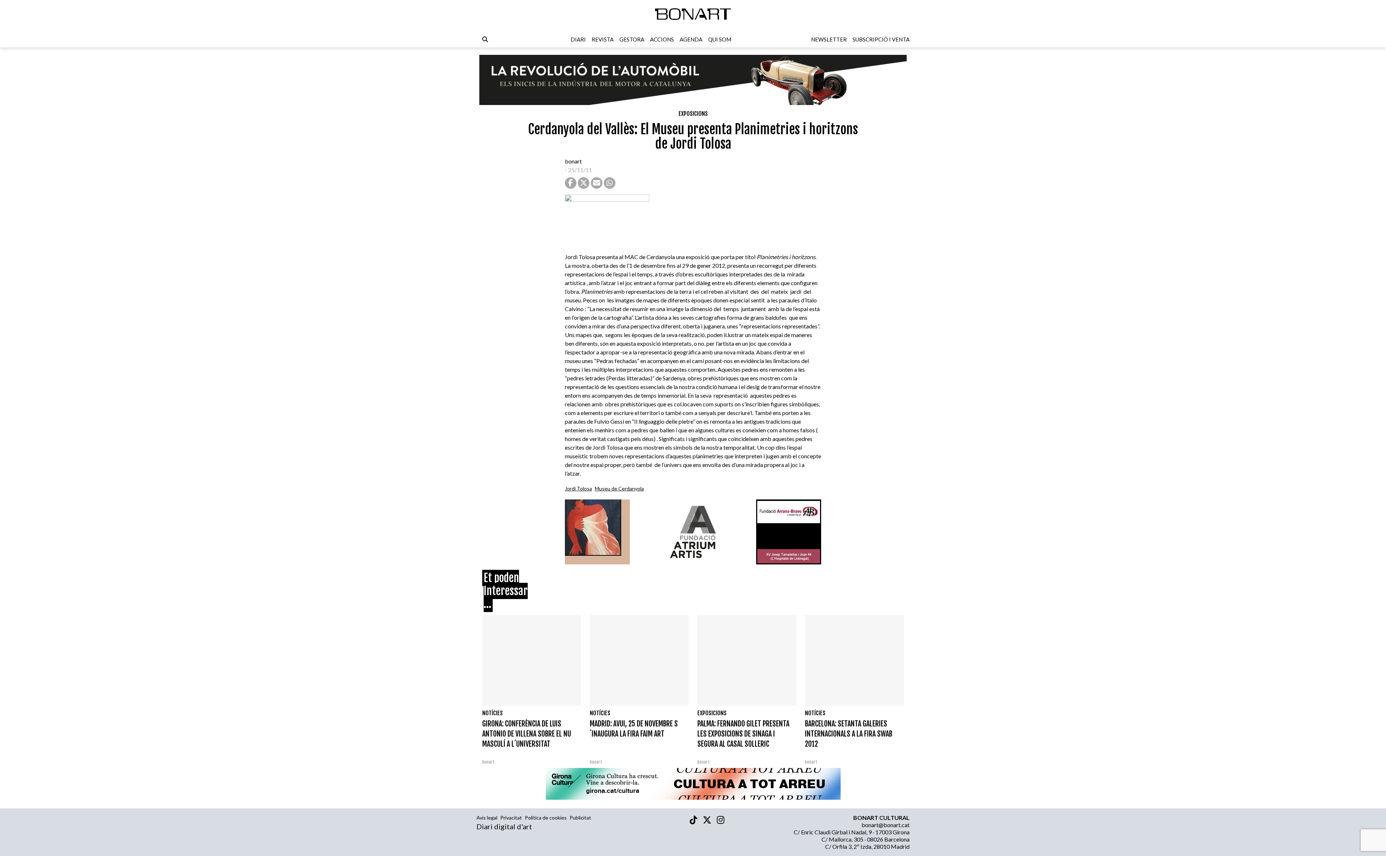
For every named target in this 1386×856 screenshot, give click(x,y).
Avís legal (486, 817)
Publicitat (580, 817)
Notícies (492, 713)
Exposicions (693, 113)
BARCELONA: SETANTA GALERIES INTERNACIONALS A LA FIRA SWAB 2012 (848, 733)
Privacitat (511, 817)
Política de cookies (546, 817)
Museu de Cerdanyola (619, 488)
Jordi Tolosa (578, 488)
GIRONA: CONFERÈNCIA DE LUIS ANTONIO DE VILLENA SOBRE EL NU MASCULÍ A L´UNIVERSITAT (526, 733)
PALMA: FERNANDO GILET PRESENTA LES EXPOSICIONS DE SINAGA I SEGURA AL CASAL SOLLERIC (743, 733)
